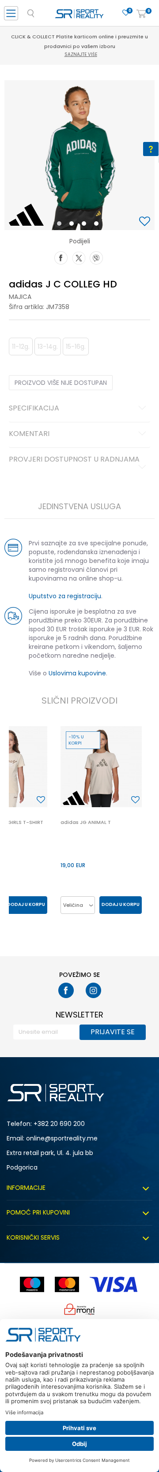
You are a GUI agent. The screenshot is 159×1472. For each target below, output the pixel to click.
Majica (20, 297)
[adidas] (26, 215)
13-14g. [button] (48, 346)
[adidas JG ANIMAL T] (101, 766)
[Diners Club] (79, 1309)
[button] (145, 222)
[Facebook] (61, 257)
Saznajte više (80, 54)
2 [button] (73, 225)
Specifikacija (34, 408)
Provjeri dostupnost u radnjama (74, 459)
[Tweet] (78, 257)
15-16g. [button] (76, 346)
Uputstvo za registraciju (65, 596)
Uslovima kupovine (77, 673)
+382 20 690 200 (59, 1123)
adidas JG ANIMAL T (86, 822)
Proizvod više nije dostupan (61, 382)
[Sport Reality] (79, 15)
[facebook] (66, 990)
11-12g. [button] (21, 346)
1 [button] (61, 225)
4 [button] (98, 225)
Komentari (29, 434)
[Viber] (96, 257)
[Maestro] (32, 1284)
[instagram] (93, 990)
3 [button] (86, 225)
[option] (79, 155)
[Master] (67, 1284)
